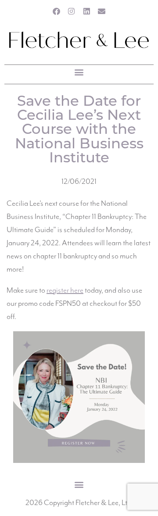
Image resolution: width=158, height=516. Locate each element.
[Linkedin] (86, 11)
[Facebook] (56, 11)
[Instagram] (71, 11)
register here (65, 290)
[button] (79, 72)
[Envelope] (102, 11)
